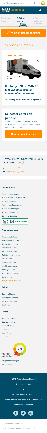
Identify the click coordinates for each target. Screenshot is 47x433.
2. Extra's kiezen (21, 19)
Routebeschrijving (23, 384)
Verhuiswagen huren (10, 273)
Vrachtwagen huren (9, 266)
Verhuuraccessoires (9, 318)
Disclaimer (6, 329)
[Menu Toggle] (44, 10)
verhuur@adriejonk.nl (15, 171)
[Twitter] (23, 413)
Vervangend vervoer (10, 297)
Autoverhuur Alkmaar (10, 194)
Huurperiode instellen (23, 134)
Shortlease (6, 305)
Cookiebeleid (7, 333)
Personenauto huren (10, 237)
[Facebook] (15, 413)
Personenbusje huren (10, 240)
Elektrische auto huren (11, 255)
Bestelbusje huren (9, 247)
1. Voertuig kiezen (5, 19)
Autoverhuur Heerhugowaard (13, 197)
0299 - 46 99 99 (13, 168)
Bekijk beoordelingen (10, 360)
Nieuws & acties (8, 325)
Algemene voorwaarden (13, 423)
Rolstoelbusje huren (10, 244)
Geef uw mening (8, 322)
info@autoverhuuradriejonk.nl (23, 394)
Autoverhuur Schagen (10, 208)
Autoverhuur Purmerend (11, 205)
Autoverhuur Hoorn (9, 201)
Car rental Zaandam (9, 216)
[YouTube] (30, 413)
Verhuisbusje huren (9, 251)
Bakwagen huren (8, 269)
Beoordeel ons (7, 364)
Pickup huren (7, 258)
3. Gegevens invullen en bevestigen (38, 21)
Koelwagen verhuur (9, 301)
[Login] (35, 3)
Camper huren (7, 277)
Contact (5, 336)
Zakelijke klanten (8, 294)
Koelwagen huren (9, 262)
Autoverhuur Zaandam (11, 212)
